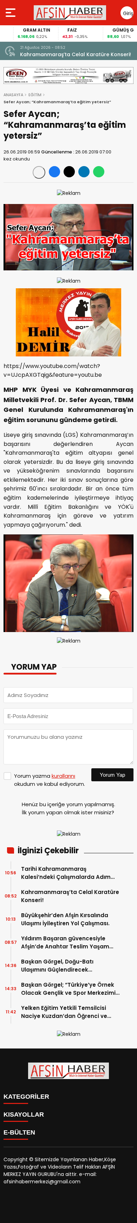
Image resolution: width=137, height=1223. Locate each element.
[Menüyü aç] (11, 13)
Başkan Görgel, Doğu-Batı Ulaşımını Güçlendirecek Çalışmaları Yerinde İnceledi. (61, 966)
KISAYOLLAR (24, 1114)
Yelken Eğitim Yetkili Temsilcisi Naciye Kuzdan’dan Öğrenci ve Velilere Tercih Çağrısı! (64, 1012)
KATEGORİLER (26, 1096)
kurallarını (63, 776)
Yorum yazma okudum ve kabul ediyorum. (49, 780)
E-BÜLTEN (19, 1132)
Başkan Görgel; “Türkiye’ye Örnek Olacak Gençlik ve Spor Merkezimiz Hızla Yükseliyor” (69, 989)
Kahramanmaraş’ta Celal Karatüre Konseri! (75, 54)
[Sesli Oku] (39, 172)
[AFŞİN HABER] (70, 12)
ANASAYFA (13, 95)
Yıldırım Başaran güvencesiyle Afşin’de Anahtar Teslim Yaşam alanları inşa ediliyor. (65, 943)
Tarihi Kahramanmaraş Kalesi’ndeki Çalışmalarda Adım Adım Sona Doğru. (66, 873)
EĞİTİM (34, 95)
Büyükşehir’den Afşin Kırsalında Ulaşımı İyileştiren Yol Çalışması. (65, 919)
